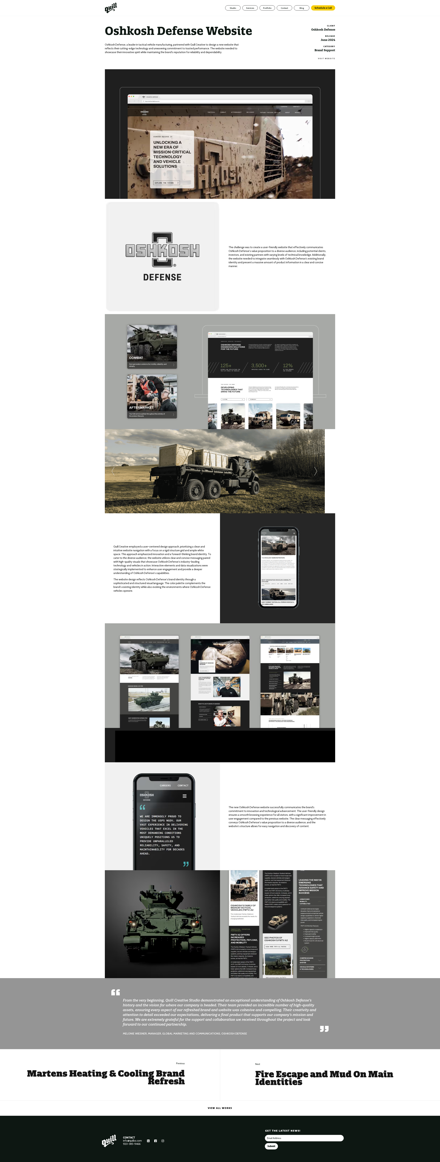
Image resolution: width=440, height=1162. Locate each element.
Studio (233, 8)
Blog (302, 8)
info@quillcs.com (132, 1140)
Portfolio (267, 8)
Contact (284, 8)
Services (250, 8)
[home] (114, 8)
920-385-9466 (132, 1144)
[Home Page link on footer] (109, 1141)
